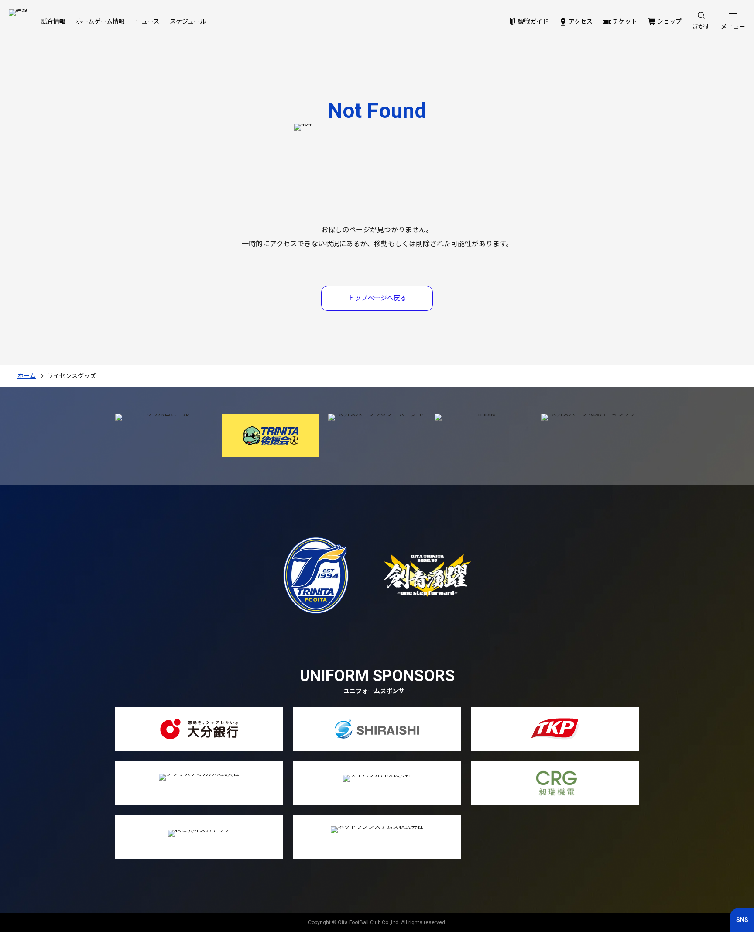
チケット (625, 21)
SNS (742, 919)
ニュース (147, 21)
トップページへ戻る (377, 298)
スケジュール (188, 21)
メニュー (733, 26)
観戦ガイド (533, 21)
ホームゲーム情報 (100, 21)
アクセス (581, 21)
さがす (701, 26)
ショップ (669, 21)
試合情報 (53, 21)
